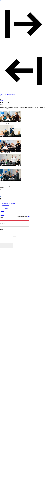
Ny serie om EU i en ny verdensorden (5, 204)
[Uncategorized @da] (14, 229)
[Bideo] (1, 0)
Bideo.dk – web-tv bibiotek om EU (5, 208)
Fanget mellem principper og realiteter (5, 205)
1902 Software (28, 216)
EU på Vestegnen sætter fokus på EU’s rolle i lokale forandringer (8, 203)
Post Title (1, 222)
